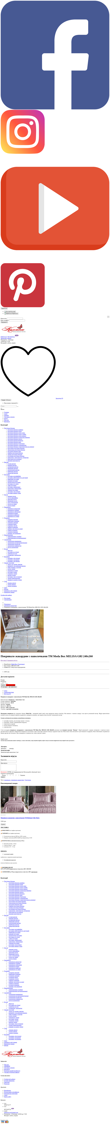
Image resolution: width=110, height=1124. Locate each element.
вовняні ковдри (12, 465)
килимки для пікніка (14, 561)
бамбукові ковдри (13, 471)
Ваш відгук (4, 763)
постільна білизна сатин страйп (17, 434)
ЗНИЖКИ (7, 1066)
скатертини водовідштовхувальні (17, 542)
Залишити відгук (12, 660)
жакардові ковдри (13, 473)
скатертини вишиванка (14, 541)
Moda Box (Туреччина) (18, 664)
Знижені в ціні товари (10, 590)
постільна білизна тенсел (15, 439)
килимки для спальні (14, 558)
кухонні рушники (13, 532)
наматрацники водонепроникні (17, 538)
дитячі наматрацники (14, 578)
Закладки (7, 1082)
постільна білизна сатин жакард (17, 436)
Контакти (7, 421)
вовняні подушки (13, 481)
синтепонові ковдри (13, 470)
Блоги (6, 418)
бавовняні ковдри (13, 468)
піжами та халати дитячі (15, 580)
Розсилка (6, 1084)
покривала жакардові (14, 508)
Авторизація (7, 599)
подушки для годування (15, 577)
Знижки (6, 415)
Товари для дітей (9, 563)
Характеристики (9, 692)
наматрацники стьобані (14, 536)
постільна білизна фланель (15, 440)
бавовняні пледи (12, 501)
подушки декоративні (14, 487)
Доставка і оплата (9, 417)
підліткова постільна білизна (16, 456)
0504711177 (4, 336)
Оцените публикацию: (7, 773)
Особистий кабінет (9, 1079)
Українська (15, 313)
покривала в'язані (13, 513)
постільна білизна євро (14, 451)
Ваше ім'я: (4, 318)
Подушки (7, 474)
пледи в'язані (11, 505)
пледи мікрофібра (13, 498)
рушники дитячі (12, 573)
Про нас (6, 420)
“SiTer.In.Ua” (12, 1120)
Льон (5, 587)
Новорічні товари (9, 592)
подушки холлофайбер (14, 476)
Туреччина (28, 780)
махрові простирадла (14, 460)
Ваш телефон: (5, 320)
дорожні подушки (13, 490)
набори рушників (13, 527)
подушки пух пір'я (13, 484)
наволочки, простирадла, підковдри (18, 457)
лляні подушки (12, 485)
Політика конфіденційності (12, 1071)
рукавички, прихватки (14, 555)
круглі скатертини (13, 547)
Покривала (7, 507)
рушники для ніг (12, 525)
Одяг (5, 581)
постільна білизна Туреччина (16, 443)
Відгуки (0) (7, 694)
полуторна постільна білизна (16, 448)
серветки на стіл (12, 553)
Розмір (3, 680)
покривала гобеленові (14, 512)
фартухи (10, 550)
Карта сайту (7, 1096)
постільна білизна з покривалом (17, 445)
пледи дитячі (11, 569)
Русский (12, 311)
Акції (5, 414)
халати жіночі (12, 584)
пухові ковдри (12, 464)
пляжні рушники (12, 530)
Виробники (7, 1090)
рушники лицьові (13, 522)
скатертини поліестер (14, 544)
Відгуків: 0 (4, 660)
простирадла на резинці (14, 459)
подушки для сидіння (14, 491)
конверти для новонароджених (17, 566)
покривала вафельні (13, 515)
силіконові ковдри (13, 467)
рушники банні (12, 524)
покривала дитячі (13, 570)
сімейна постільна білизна (15, 453)
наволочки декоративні (14, 488)
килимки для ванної (13, 559)
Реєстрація (7, 598)
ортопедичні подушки (14, 482)
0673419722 (11, 336)
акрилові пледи (12, 499)
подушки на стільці (13, 552)
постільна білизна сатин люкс (16, 433)
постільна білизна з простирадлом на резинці (21, 446)
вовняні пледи (12, 496)
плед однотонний (13, 502)
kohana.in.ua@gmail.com (11, 1112)
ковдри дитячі (12, 575)
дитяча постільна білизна (15, 454)
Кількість (3, 681)
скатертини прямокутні (14, 546)
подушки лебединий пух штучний (18, 477)
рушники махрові (13, 519)
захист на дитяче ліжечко (15, 564)
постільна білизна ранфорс (15, 429)
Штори (6, 589)
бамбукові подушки (13, 479)
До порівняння (12, 687)
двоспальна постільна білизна (16, 450)
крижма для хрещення (14, 533)
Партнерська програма (10, 1093)
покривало (7, 780)
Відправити (4, 322)
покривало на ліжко (13, 516)
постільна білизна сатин (15, 431)
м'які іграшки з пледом (14, 567)
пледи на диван (12, 504)
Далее (3, 777)
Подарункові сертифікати (11, 1092)
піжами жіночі (12, 583)
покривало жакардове (17, 780)
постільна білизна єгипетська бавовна (19, 437)
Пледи (6, 494)
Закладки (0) (59, 398)
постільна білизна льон (14, 442)
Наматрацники (8, 535)
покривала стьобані (13, 510)
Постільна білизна (9, 428)
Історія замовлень (9, 1080)
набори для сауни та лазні (15, 529)
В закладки (4, 687)
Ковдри (6, 462)
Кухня (6, 549)
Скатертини (7, 539)
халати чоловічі (12, 586)
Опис (5, 690)
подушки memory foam (14, 493)
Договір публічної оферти (11, 1072)
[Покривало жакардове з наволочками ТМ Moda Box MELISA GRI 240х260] (22, 652)
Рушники (7, 518)
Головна (6, 412)
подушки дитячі (12, 572)
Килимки (7, 556)
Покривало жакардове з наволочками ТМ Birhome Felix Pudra (20, 818)
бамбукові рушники (13, 521)
